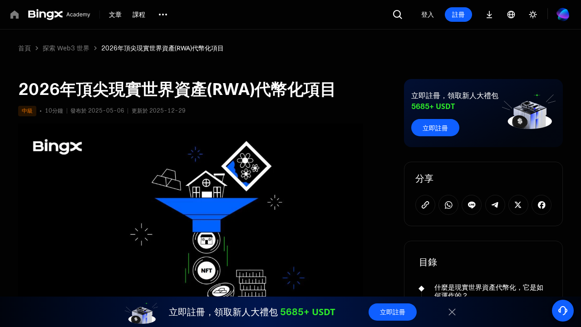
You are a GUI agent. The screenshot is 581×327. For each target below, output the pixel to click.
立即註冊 (435, 128)
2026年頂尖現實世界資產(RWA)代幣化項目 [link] (162, 48)
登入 (427, 14)
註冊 (458, 14)
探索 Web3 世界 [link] (66, 48)
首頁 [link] (24, 48)
